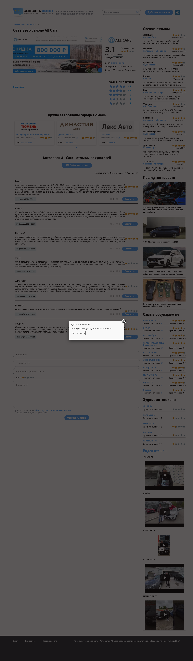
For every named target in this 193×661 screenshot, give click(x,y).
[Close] (124, 321)
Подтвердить (78, 333)
